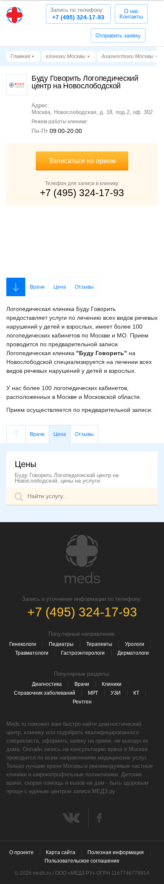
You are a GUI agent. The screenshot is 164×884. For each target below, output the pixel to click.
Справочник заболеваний (44, 693)
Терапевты (99, 644)
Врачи (37, 287)
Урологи (134, 644)
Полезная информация (115, 852)
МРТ (93, 693)
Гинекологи (22, 644)
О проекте (21, 852)
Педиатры (61, 644)
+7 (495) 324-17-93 (77, 14)
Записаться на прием (82, 161)
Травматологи (31, 653)
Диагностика (47, 684)
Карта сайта (60, 852)
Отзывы (84, 287)
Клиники (112, 684)
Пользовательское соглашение (82, 861)
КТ (136, 693)
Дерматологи (133, 653)
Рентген (82, 702)
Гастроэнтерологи (83, 653)
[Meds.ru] (82, 559)
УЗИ (116, 693)
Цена (59, 287)
